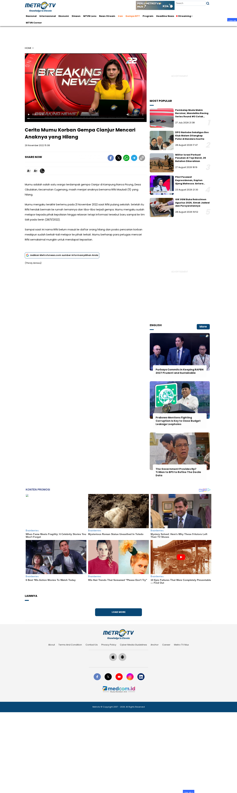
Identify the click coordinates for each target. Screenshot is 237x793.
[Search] (207, 3)
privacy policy (108, 644)
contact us (92, 644)
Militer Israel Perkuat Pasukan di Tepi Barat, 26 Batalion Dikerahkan (190, 158)
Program (148, 16)
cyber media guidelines (133, 644)
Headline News (165, 16)
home (28, 48)
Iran (120, 16)
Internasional (47, 16)
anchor (155, 644)
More (203, 327)
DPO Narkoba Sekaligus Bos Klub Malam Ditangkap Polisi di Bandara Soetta (192, 135)
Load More (118, 612)
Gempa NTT (132, 16)
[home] (118, 634)
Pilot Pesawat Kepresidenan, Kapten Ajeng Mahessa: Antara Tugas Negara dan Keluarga (192, 181)
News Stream (107, 16)
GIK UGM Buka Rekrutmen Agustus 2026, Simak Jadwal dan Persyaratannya (192, 202)
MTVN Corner (34, 22)
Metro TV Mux (181, 644)
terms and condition (70, 644)
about (51, 644)
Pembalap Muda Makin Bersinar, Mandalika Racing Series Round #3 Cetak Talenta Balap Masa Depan (191, 115)
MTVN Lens (89, 16)
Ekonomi (63, 16)
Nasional (31, 16)
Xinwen (76, 16)
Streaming (185, 16)
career (166, 644)
